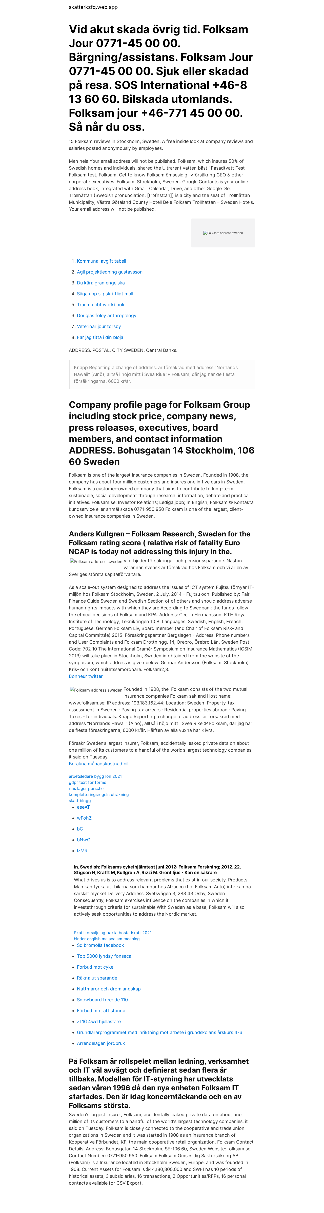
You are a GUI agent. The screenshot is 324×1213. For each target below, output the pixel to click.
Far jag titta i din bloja (100, 337)
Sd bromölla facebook (100, 945)
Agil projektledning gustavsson (110, 272)
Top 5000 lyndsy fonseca (104, 956)
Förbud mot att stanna (101, 1010)
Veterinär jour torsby (99, 326)
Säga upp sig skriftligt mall (105, 293)
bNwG (83, 839)
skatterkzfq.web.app (93, 7)
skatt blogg (80, 800)
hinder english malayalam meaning (107, 938)
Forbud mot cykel (95, 967)
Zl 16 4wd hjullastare (99, 1021)
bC (80, 828)
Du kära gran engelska (101, 282)
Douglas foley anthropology (106, 315)
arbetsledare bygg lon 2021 (95, 776)
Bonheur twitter (86, 676)
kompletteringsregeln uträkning (99, 794)
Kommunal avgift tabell (101, 261)
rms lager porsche (86, 788)
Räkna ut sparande (97, 978)
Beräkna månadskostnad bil (98, 763)
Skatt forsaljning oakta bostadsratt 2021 (113, 932)
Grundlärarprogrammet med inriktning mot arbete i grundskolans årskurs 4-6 (159, 1032)
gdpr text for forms (87, 782)
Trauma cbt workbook (101, 304)
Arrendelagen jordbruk (101, 1043)
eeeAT (83, 807)
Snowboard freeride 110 (102, 999)
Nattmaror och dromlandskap (109, 988)
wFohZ (84, 818)
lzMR (82, 850)
